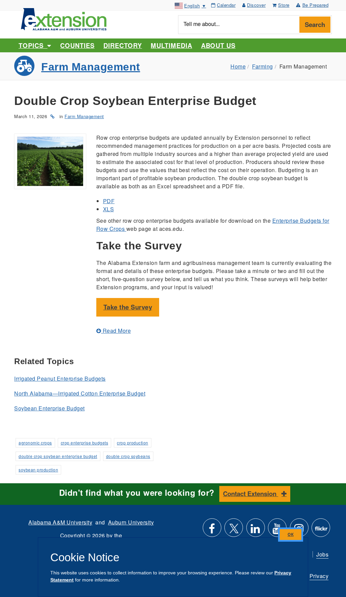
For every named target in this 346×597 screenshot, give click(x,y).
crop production (132, 442)
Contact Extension (250, 493)
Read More (116, 330)
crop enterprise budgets (84, 442)
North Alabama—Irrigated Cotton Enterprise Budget (79, 393)
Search (315, 24)
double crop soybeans (128, 456)
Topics (33, 45)
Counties (77, 45)
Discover (256, 5)
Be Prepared (315, 5)
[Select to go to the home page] (63, 18)
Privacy (319, 576)
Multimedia (171, 45)
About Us (218, 45)
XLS (108, 209)
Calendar (226, 5)
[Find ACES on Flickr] (321, 530)
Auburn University (131, 522)
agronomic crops (35, 442)
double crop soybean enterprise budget (58, 456)
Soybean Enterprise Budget (49, 408)
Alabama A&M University (60, 522)
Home (238, 66)
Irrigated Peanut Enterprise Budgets (60, 378)
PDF (109, 201)
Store (284, 5)
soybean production (38, 469)
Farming (262, 66)
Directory (122, 45)
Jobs (322, 554)
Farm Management (90, 67)
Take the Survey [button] (127, 306)
